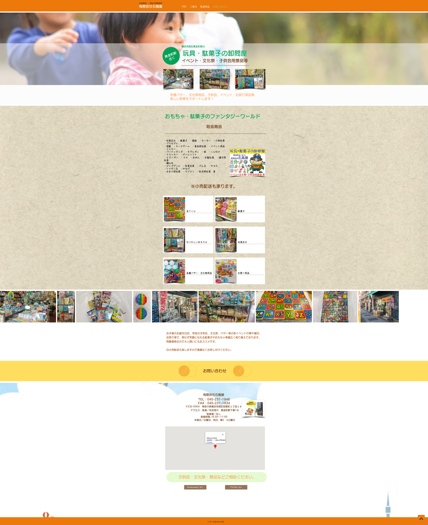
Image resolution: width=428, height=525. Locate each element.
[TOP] (421, 519)
